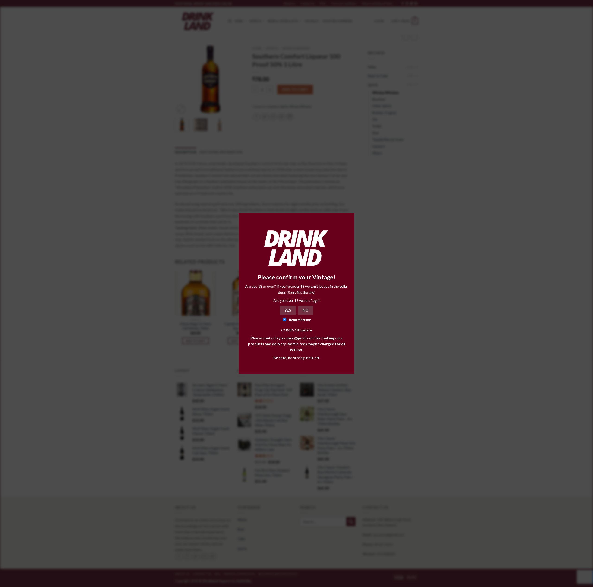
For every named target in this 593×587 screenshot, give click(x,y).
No (306, 310)
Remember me (299, 320)
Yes (287, 310)
